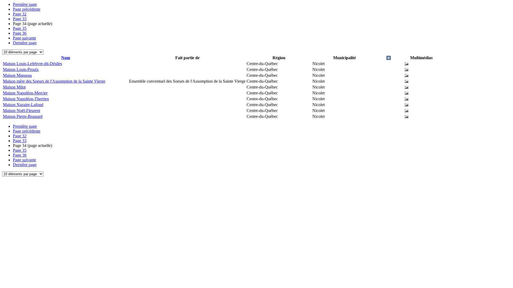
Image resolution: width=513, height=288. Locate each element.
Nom (65, 57)
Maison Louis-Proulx (21, 69)
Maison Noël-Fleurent (21, 110)
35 (19, 28)
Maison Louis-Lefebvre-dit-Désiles (32, 63)
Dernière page (25, 43)
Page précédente (26, 9)
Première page (25, 4)
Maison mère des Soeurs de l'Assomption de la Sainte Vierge (54, 81)
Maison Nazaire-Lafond (23, 104)
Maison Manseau (17, 75)
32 (19, 14)
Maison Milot (14, 87)
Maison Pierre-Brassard (22, 116)
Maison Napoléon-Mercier (25, 93)
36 (19, 33)
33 (19, 19)
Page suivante (24, 38)
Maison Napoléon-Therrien (26, 99)
